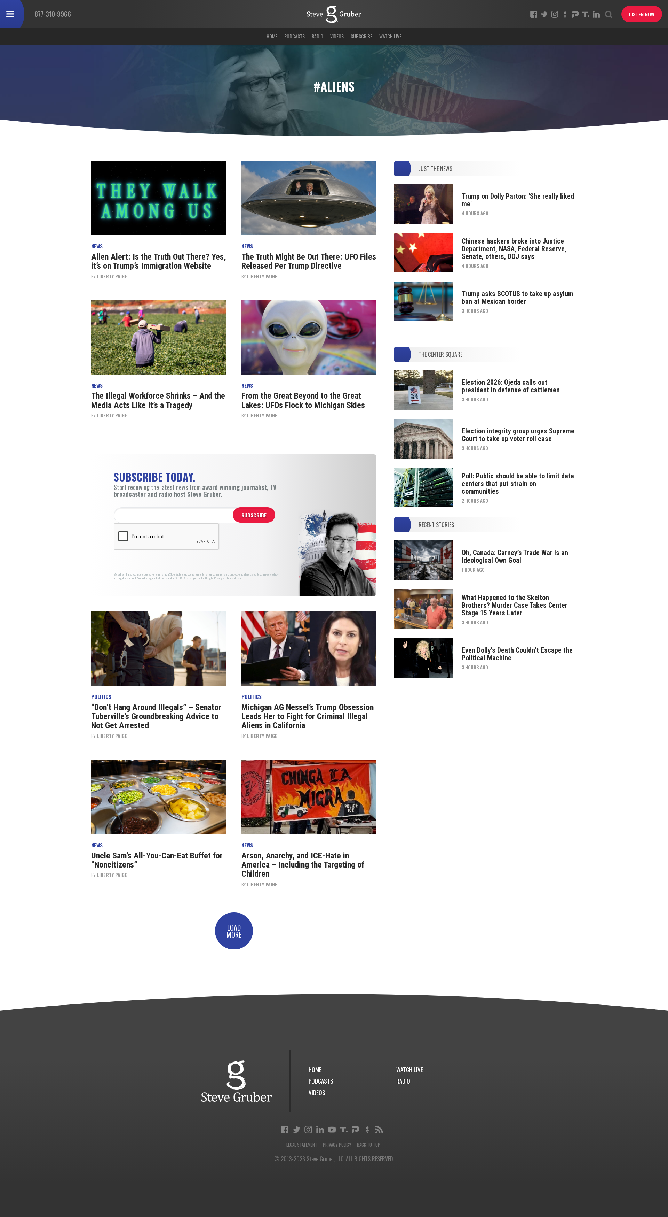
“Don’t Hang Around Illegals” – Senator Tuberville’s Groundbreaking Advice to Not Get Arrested (156, 716)
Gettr (565, 14)
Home (272, 36)
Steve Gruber (236, 1081)
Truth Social (344, 1129)
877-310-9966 (53, 13)
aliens (334, 14)
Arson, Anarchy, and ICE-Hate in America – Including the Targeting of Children (302, 865)
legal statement (127, 578)
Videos (337, 36)
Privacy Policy (337, 1144)
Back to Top (368, 1144)
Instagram (554, 14)
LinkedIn (596, 14)
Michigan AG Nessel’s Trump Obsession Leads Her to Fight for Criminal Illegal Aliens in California (307, 716)
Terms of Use (234, 578)
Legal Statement (301, 1144)
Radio (317, 36)
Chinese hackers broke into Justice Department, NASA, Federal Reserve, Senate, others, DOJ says (514, 249)
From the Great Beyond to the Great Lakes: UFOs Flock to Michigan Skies (303, 400)
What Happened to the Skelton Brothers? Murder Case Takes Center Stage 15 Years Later (514, 605)
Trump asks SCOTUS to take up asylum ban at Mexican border (517, 298)
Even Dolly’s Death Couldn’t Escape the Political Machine (517, 654)
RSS (379, 1129)
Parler (575, 14)
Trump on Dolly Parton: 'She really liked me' (518, 200)
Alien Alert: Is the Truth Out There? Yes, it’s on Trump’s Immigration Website (158, 261)
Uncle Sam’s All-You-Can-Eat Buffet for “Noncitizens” (157, 860)
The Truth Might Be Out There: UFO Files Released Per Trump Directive (308, 261)
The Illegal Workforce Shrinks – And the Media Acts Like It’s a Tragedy (158, 400)
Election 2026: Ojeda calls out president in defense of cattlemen (511, 386)
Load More (233, 931)
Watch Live (390, 36)
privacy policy (271, 574)
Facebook (533, 14)
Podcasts (294, 36)
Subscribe (361, 36)
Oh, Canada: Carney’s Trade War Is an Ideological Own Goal (515, 556)
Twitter (544, 14)
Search (608, 14)
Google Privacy (213, 578)
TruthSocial (585, 14)
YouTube (332, 1129)
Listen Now (641, 14)
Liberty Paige (112, 276)
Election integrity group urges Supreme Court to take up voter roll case (518, 435)
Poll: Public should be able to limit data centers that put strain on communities (518, 483)
